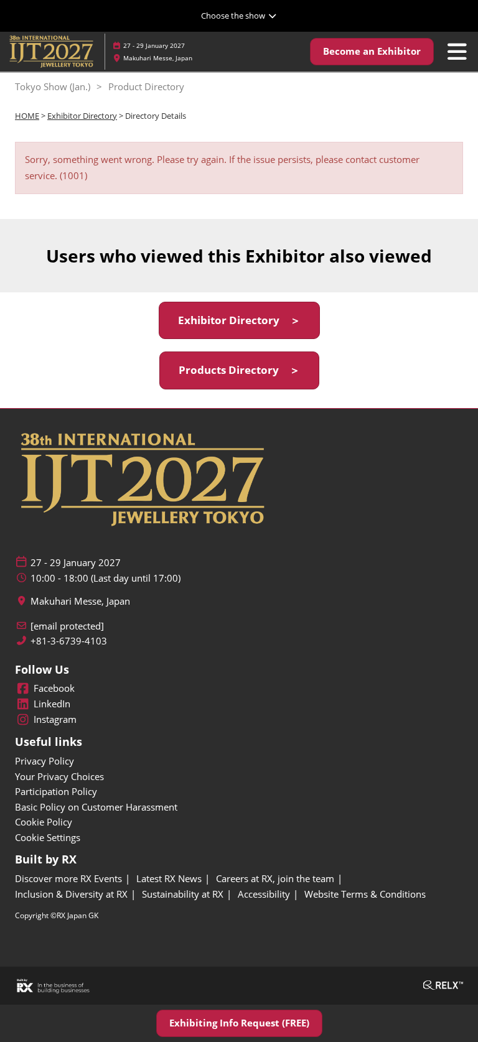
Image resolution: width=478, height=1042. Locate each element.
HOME (27, 115)
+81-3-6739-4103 (68, 641)
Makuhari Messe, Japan (157, 57)
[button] (372, 51)
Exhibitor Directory (82, 115)
